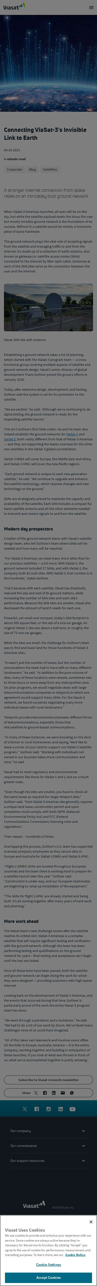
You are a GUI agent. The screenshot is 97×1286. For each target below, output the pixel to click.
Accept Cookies (48, 1278)
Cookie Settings (48, 1265)
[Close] (91, 1221)
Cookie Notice (75, 1255)
